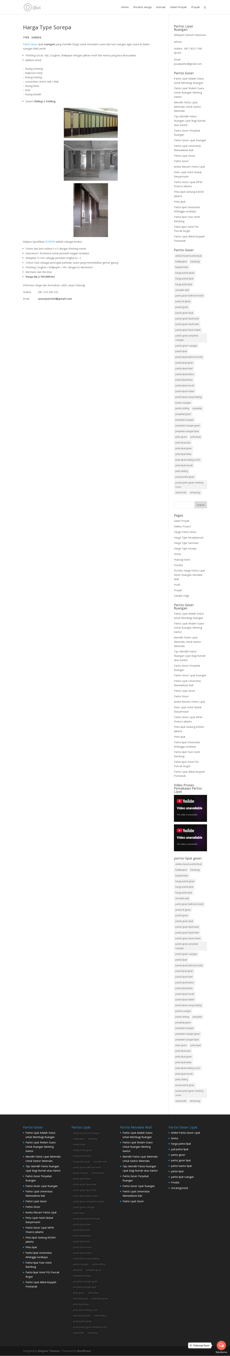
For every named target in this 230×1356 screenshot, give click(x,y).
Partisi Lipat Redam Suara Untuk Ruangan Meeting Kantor (189, 92)
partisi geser (181, 307)
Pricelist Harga (142, 7)
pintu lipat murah (184, 465)
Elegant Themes (48, 1351)
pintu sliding (181, 471)
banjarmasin (181, 267)
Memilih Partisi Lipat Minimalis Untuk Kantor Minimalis (187, 107)
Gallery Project (182, 526)
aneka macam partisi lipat (188, 255)
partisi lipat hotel (184, 368)
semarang (195, 492)
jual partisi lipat (179, 1149)
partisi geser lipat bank (187, 318)
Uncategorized (179, 1188)
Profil (177, 584)
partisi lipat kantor (184, 374)
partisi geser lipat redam (188, 329)
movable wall (182, 290)
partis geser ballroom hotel (189, 295)
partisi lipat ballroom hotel (189, 357)
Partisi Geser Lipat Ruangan (190, 140)
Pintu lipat (179, 201)
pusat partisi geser (184, 476)
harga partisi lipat (184, 278)
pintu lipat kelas (183, 454)
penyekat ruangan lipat (187, 431)
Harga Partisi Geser (185, 532)
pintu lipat (195, 436)
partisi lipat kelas (184, 379)
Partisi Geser (30, 44)
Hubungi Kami (182, 559)
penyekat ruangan (184, 419)
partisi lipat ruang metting (188, 397)
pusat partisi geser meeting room (189, 484)
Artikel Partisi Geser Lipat (185, 1132)
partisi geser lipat (184, 312)
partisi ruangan (183, 402)
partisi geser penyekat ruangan (186, 337)
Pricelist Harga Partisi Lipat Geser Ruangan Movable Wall (189, 575)
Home (125, 7)
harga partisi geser (185, 272)
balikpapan (181, 261)
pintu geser (181, 436)
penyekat (197, 408)
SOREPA (50, 241)
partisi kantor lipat (181, 1166)
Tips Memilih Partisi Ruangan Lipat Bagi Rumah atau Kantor (190, 121)
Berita (174, 1138)
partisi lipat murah (184, 385)
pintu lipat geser (183, 448)
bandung (195, 261)
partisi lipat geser (184, 362)
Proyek (195, 7)
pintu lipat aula (182, 442)
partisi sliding (182, 408)
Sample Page (181, 595)
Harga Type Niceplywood (188, 537)
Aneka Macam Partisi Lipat (189, 166)
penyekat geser (183, 414)
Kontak (160, 7)
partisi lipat (181, 351)
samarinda (180, 492)
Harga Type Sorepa (185, 548)
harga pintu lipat (183, 284)
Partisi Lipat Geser (184, 155)
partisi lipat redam (184, 391)
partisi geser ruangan (186, 345)
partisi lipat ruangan (182, 1177)
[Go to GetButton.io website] (221, 1352)
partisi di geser (183, 301)
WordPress (84, 1351)
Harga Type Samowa (186, 543)
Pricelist (178, 565)
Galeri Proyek (178, 7)
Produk (175, 1182)
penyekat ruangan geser (187, 425)
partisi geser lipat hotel (187, 324)
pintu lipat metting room (187, 459)
